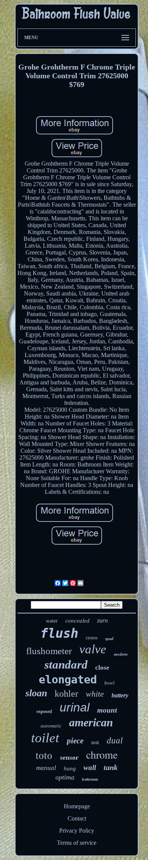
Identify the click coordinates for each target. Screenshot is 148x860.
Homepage (77, 806)
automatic (51, 726)
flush (59, 633)
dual (115, 740)
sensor (69, 757)
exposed (44, 711)
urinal (75, 707)
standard (66, 664)
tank (111, 767)
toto (44, 755)
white (95, 694)
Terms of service (76, 842)
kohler (66, 694)
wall (89, 767)
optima (64, 777)
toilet (45, 737)
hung (70, 768)
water (52, 621)
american (91, 722)
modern (121, 654)
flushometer (49, 651)
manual (46, 767)
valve (92, 649)
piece (75, 740)
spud (109, 638)
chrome (102, 754)
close (102, 667)
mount (107, 710)
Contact (77, 818)
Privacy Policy (76, 830)
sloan (36, 693)
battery (120, 695)
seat (95, 742)
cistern (92, 637)
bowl (109, 683)
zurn (102, 620)
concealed (77, 621)
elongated (68, 679)
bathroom (90, 779)
